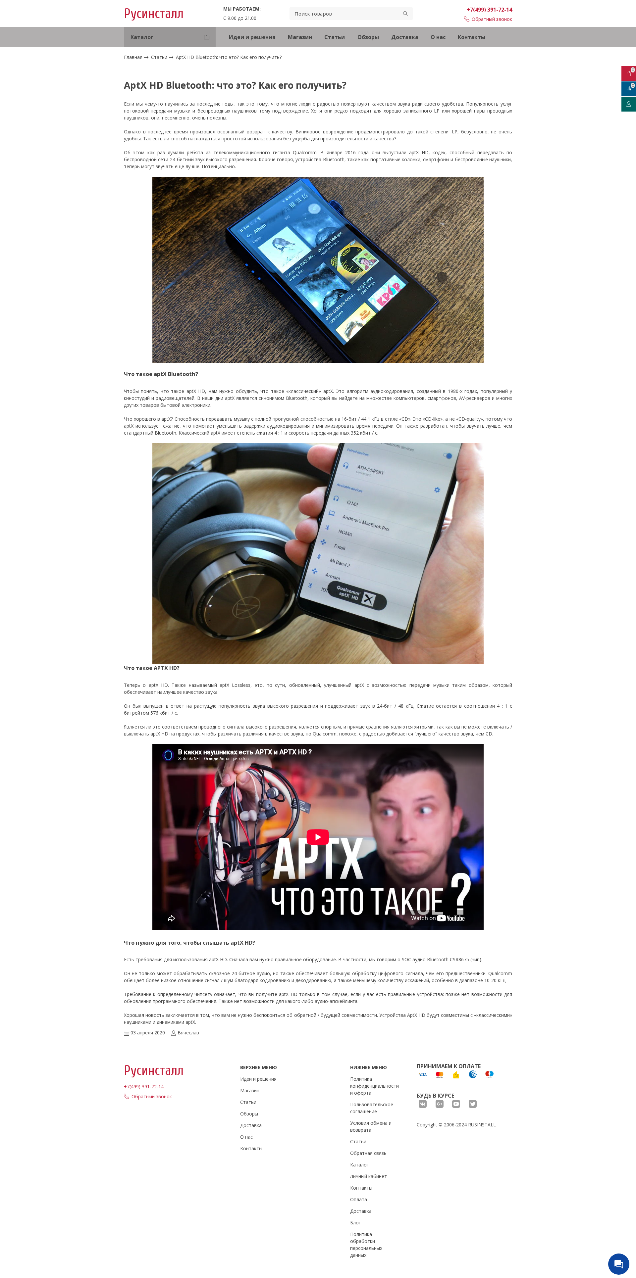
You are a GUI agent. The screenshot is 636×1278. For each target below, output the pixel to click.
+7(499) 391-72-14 (489, 9)
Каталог (359, 1164)
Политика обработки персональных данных (366, 1244)
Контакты (471, 37)
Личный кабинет (368, 1176)
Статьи (334, 37)
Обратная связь (368, 1153)
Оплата (358, 1199)
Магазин (300, 37)
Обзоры (368, 37)
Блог (355, 1222)
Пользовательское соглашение (371, 1107)
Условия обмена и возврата (371, 1126)
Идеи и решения (252, 37)
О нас (438, 37)
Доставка (404, 37)
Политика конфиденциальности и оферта (374, 1086)
